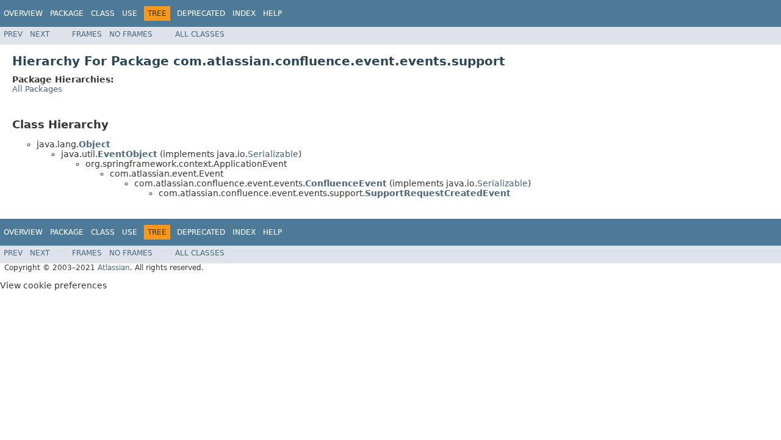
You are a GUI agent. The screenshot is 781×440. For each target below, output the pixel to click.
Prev (13, 34)
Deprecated (201, 13)
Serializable (273, 154)
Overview (23, 13)
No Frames (131, 34)
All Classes (200, 34)
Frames (87, 34)
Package (67, 13)
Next (39, 34)
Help (272, 13)
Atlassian (114, 267)
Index (244, 13)
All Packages (37, 89)
